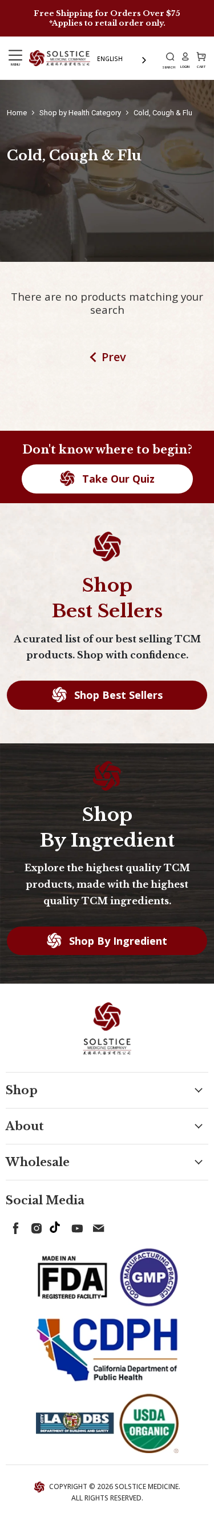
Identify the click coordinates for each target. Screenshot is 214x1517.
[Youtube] (75, 1226)
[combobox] (122, 59)
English (110, 59)
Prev (114, 357)
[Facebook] (14, 1226)
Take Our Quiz (117, 479)
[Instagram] (34, 1226)
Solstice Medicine (147, 1486)
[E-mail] (96, 1226)
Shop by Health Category (80, 112)
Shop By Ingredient (116, 941)
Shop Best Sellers (117, 695)
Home (17, 112)
